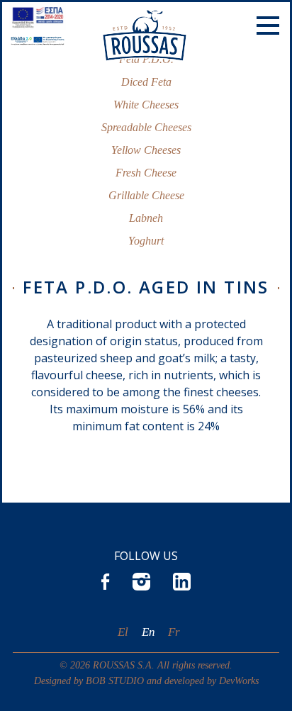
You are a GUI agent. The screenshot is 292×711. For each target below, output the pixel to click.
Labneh (146, 218)
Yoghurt (146, 241)
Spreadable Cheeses (146, 127)
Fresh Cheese (146, 173)
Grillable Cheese (146, 195)
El (123, 632)
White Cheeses (146, 105)
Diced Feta (146, 82)
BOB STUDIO (115, 680)
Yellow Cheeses (146, 150)
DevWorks (239, 680)
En (148, 632)
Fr (174, 632)
